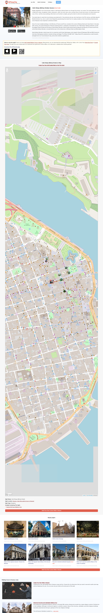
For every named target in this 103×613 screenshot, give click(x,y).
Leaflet (84, 495)
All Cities (33, 2)
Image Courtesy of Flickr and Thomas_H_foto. (85, 541)
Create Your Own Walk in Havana (41, 583)
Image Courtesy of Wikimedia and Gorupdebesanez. (61, 565)
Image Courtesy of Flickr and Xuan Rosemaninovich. (13, 541)
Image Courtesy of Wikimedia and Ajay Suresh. (36, 541)
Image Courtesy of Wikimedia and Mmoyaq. (36, 565)
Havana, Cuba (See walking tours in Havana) (23, 501)
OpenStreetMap (90, 495)
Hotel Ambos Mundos (33, 539)
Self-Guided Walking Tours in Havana (33, 43)
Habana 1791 (79, 539)
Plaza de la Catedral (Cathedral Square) (61, 562)
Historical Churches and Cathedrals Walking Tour (45, 603)
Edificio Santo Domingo (57, 539)
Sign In (58, 2)
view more (55, 611)
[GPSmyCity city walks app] (12, 2)
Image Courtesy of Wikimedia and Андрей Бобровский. (87, 565)
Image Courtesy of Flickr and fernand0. (59, 541)
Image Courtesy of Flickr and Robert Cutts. (11, 565)
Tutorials (50, 2)
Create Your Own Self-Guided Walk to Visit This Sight (51, 65)
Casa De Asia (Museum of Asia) (11, 539)
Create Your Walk (41, 2)
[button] (51, 281)
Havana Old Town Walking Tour (14, 507)
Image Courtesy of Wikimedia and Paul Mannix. (40, 38)
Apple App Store (89, 43)
